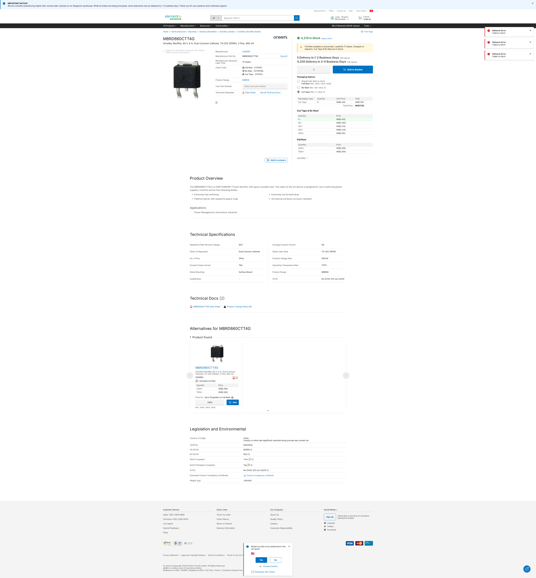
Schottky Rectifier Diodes (249, 31)
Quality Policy (276, 519)
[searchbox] (258, 18)
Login (337, 17)
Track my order (224, 514)
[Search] (297, 18)
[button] (169, 25)
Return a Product (224, 523)
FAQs (165, 532)
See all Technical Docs (270, 92)
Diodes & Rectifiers (208, 31)
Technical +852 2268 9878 (175, 519)
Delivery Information (226, 528)
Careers (273, 523)
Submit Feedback (171, 528)
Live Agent (168, 523)
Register (344, 17)
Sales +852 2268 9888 (174, 514)
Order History (223, 519)
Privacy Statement (170, 555)
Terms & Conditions (216, 555)
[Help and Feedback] (526, 568)
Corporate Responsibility (281, 528)
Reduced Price (320, 11)
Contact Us (341, 11)
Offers (331, 11)
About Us (274, 514)
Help (351, 11)
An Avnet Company (171, 566)
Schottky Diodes (227, 31)
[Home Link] (173, 17)
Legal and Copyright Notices (193, 555)
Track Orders (361, 11)
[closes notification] (532, 3)
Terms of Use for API (236, 555)
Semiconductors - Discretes (184, 31)
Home (165, 31)
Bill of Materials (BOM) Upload (346, 26)
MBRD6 (245, 80)
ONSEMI (246, 51)
